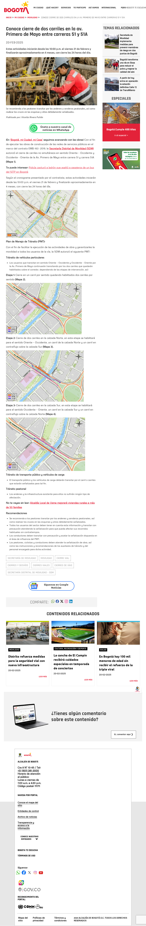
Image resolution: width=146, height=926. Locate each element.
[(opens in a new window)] (66, 602)
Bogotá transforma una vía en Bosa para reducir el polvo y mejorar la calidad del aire (129, 65)
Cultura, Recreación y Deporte (70, 648)
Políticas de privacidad (39, 919)
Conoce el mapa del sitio (28, 804)
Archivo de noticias (27, 816)
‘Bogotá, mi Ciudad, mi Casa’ (26, 139)
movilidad (46, 558)
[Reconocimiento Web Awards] (39, 906)
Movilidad (32, 17)
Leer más (43, 676)
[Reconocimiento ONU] (20, 906)
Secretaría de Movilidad (22, 558)
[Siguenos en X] (29, 872)
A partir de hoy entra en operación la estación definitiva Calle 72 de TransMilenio (129, 83)
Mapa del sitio (23, 919)
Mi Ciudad (19, 17)
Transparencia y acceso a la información (26, 825)
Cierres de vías (63, 565)
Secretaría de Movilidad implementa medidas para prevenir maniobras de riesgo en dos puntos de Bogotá (129, 44)
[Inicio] (17, 7)
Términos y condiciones (60, 919)
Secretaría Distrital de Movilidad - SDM (31, 572)
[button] (53, 602)
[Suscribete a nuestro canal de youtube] (41, 872)
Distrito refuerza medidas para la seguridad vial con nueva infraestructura (26, 660)
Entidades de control (28, 811)
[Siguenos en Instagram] (35, 872)
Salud (103, 649)
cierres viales (41, 565)
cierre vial (63, 558)
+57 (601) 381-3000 (28, 770)
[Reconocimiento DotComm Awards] (29, 906)
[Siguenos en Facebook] (18, 872)
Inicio (9, 17)
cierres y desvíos (18, 565)
